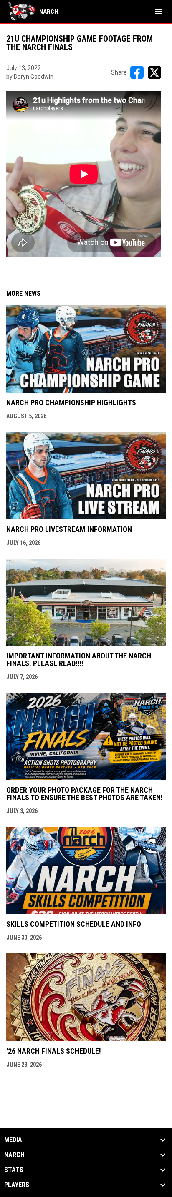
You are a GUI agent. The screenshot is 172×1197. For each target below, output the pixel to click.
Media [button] (13, 1140)
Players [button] (16, 1185)
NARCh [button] (14, 1155)
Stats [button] (13, 1170)
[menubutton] (159, 12)
